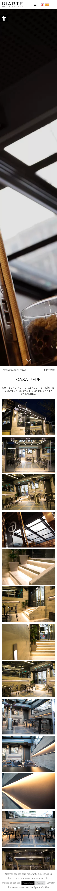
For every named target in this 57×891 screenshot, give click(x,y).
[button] (35, 4)
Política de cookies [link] (11, 882)
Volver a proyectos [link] (15, 370)
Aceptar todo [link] (28, 883)
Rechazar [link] (40, 883)
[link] (4, 18)
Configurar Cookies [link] (39, 887)
